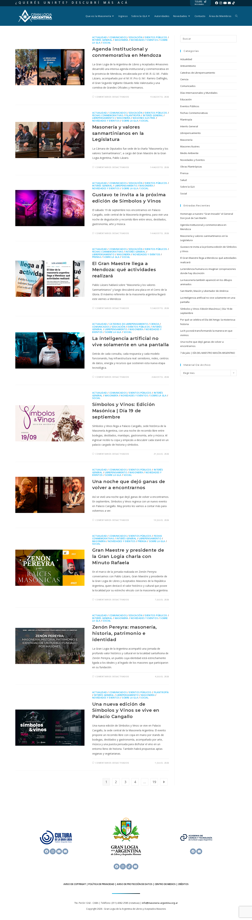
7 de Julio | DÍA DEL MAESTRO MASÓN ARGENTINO (207, 352)
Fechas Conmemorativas (107, 115)
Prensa (96, 257)
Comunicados (118, 37)
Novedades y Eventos (144, 39)
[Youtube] (225, 3)
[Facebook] (216, 3)
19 (154, 782)
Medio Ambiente (189, 153)
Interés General (102, 39)
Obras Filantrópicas (191, 166)
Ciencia (154, 324)
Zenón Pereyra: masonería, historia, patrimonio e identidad (124, 633)
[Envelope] (229, 3)
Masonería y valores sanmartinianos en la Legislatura (118, 133)
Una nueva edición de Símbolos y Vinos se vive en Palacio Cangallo (125, 710)
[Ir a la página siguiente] (164, 782)
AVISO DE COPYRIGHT (74, 884)
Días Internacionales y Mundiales (199, 92)
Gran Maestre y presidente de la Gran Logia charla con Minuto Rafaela (128, 556)
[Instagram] (220, 3)
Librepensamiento (103, 118)
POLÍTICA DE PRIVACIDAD (101, 884)
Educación (135, 37)
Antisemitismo (188, 66)
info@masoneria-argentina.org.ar (160, 903)
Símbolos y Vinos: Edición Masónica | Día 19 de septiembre (123, 410)
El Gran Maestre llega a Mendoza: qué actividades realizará (124, 270)
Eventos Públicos (156, 37)
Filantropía (133, 115)
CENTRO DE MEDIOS (165, 884)
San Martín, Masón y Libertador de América (204, 291)
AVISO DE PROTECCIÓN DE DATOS (134, 884)
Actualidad (99, 37)
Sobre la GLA (130, 120)
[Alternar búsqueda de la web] (236, 16)
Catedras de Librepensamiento (128, 324)
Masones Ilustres (144, 118)
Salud (183, 180)
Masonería (121, 39)
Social (107, 42)
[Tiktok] (233, 3)
